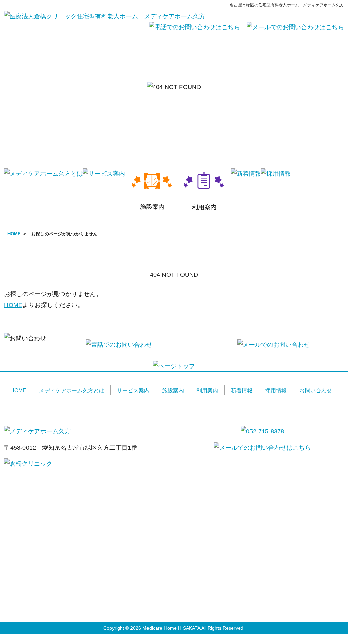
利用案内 (207, 390)
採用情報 (276, 390)
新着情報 (242, 390)
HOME (14, 234)
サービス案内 (133, 390)
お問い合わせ (315, 390)
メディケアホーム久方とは (71, 390)
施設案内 (173, 390)
